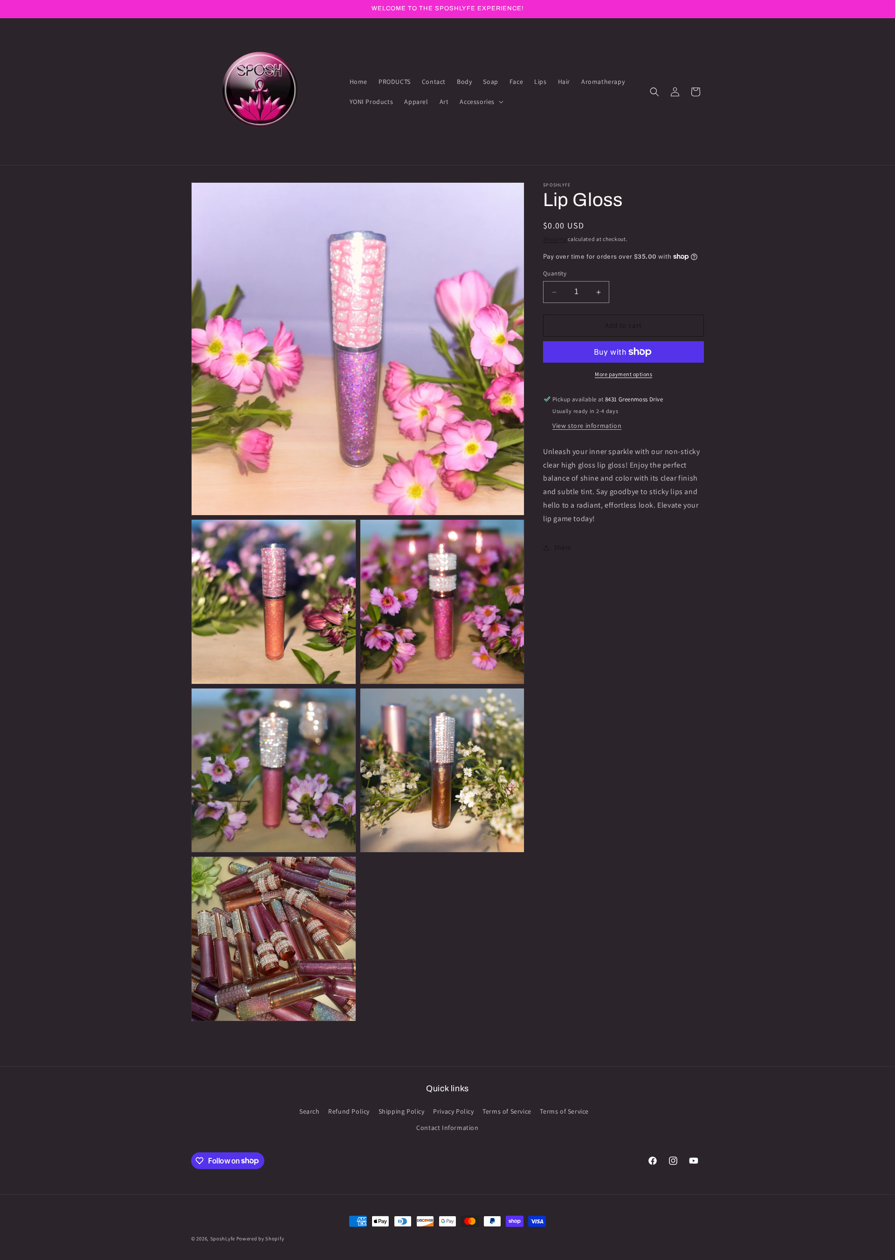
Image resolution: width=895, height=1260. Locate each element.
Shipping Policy (402, 1111)
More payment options (623, 374)
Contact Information (447, 1127)
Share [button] (562, 547)
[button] (480, 101)
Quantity (554, 274)
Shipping (555, 238)
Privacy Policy (453, 1111)
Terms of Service (506, 1111)
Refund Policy (349, 1111)
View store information (586, 425)
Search (309, 1111)
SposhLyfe (222, 1238)
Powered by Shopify (260, 1238)
